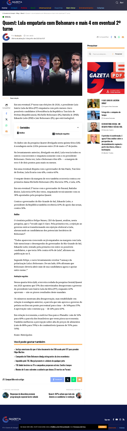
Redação (18, 36)
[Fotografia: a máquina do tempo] (93, 115)
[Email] (123, 37)
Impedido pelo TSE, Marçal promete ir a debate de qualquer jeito (40, 360)
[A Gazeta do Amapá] (14, 2)
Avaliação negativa (62, 133)
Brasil (8, 17)
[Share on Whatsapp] (119, 37)
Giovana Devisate (109, 118)
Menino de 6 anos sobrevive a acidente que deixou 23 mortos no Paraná (43, 369)
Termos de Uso (79, 427)
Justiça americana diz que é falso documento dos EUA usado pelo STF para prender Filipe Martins (46, 351)
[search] (117, 3)
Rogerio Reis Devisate (110, 106)
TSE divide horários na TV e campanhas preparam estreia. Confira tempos (44, 365)
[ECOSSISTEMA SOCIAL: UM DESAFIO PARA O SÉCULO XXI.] (93, 127)
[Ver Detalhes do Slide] (106, 78)
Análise (22, 132)
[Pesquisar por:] (102, 54)
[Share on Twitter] (115, 37)
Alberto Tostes (108, 153)
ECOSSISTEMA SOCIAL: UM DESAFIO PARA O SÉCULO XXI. (112, 125)
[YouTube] (117, 419)
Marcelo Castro (108, 130)
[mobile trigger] (4, 2)
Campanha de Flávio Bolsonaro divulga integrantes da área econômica (42, 356)
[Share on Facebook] (111, 37)
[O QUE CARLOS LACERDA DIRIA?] (93, 103)
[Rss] (124, 419)
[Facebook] (113, 419)
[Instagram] (120, 419)
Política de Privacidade (60, 427)
